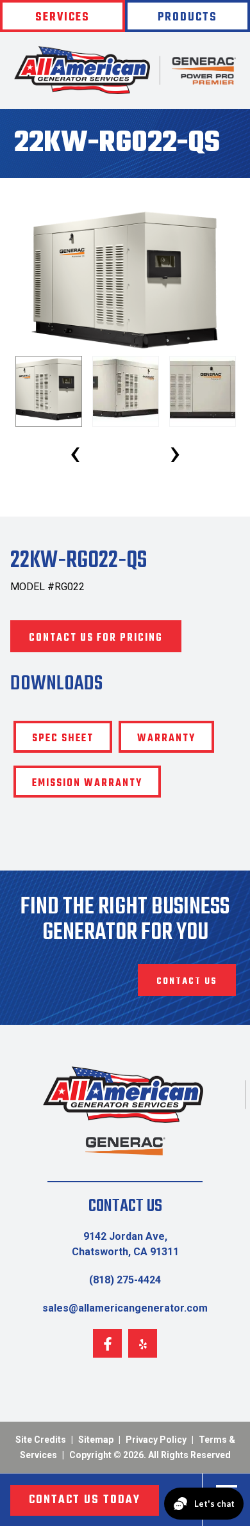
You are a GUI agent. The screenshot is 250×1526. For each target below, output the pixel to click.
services (62, 17)
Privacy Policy (156, 1439)
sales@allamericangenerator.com (125, 1308)
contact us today (84, 1500)
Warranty (166, 738)
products (187, 17)
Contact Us (186, 981)
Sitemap (95, 1439)
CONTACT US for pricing (96, 638)
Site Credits (40, 1439)
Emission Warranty (87, 783)
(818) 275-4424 (125, 1280)
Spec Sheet (63, 738)
